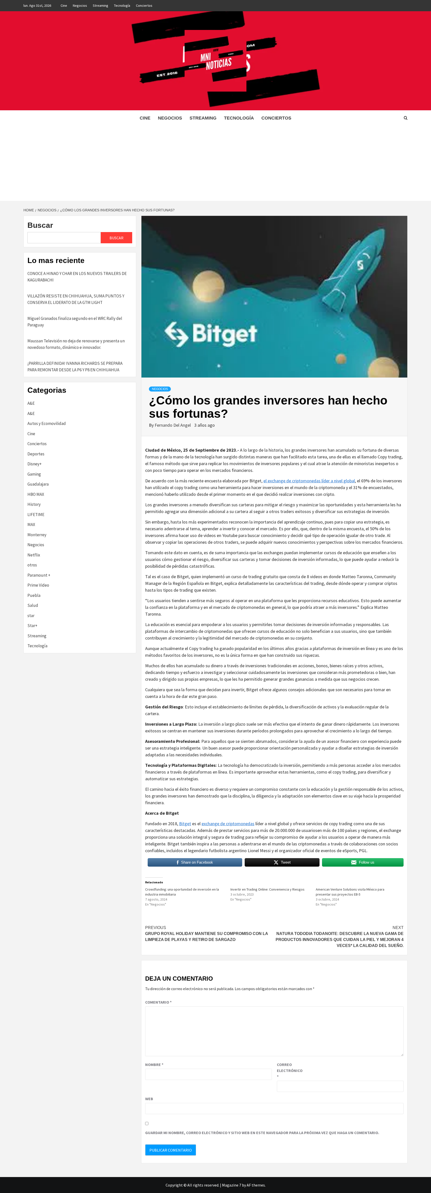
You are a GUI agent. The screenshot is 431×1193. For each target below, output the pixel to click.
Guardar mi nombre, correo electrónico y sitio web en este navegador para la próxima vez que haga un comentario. (262, 1132)
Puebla (33, 595)
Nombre (154, 1064)
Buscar (40, 225)
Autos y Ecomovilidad (46, 423)
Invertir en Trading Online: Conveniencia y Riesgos (267, 889)
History (34, 504)
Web (149, 1098)
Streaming (100, 5)
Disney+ (34, 464)
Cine (64, 5)
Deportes (35, 454)
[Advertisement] (215, 163)
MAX (31, 524)
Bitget (185, 823)
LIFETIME (35, 514)
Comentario (158, 1002)
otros (32, 565)
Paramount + (38, 575)
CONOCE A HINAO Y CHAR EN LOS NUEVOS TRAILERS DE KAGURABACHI (77, 277)
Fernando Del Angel (173, 425)
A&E (31, 403)
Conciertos (144, 5)
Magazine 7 (231, 1185)
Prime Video (38, 585)
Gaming (34, 474)
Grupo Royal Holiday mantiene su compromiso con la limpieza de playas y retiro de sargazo (206, 934)
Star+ (32, 625)
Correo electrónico (289, 1070)
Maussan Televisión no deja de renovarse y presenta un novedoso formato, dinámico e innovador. (76, 344)
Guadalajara (38, 484)
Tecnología (122, 5)
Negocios (80, 5)
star (30, 615)
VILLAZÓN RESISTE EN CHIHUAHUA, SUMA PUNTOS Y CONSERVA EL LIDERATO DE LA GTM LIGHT (75, 299)
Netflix (33, 555)
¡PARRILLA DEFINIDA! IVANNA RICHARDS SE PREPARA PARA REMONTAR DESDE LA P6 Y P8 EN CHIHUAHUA (74, 367)
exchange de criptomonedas (228, 823)
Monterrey (36, 534)
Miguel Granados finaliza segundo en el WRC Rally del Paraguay (74, 322)
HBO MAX (35, 494)
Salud (32, 605)
